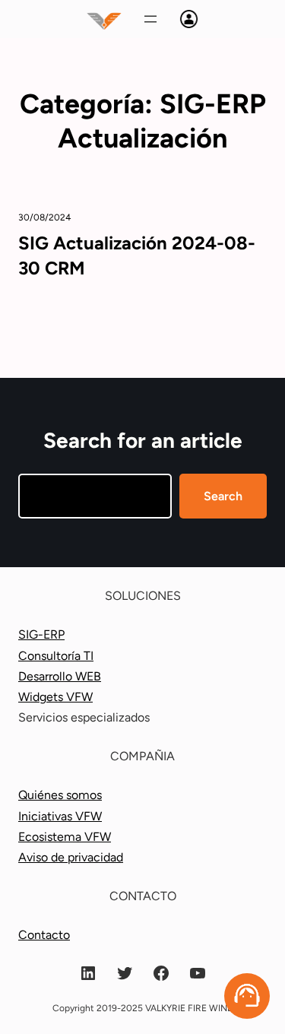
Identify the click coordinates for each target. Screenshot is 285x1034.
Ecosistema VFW (64, 836)
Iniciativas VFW (60, 816)
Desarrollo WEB (59, 676)
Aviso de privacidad (70, 857)
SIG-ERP (41, 634)
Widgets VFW (55, 697)
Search (223, 496)
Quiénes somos (60, 795)
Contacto (44, 935)
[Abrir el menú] (150, 19)
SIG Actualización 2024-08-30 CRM (136, 255)
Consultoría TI (55, 656)
